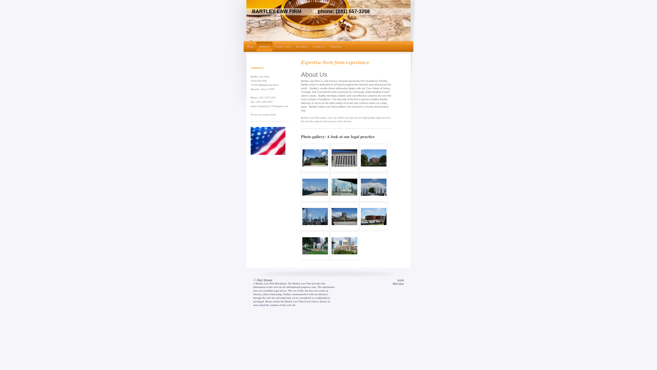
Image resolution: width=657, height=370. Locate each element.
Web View (398, 283)
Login (400, 279)
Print (259, 279)
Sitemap (268, 279)
